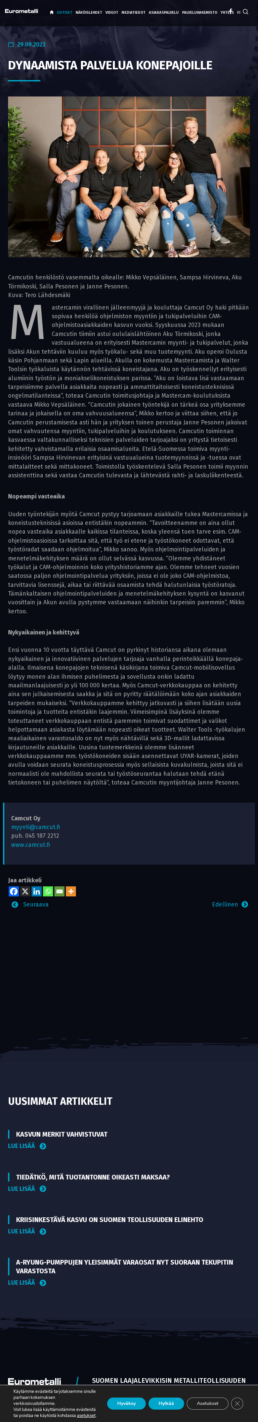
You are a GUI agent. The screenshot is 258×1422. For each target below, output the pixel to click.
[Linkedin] (37, 891)
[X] (25, 891)
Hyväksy (126, 1403)
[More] (71, 891)
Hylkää (166, 1403)
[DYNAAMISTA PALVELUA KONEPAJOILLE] (129, 176)
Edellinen (225, 904)
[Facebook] (14, 891)
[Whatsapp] (48, 891)
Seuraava (35, 904)
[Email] (59, 891)
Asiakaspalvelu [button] (164, 12)
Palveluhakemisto (199, 12)
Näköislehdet (89, 12)
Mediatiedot (133, 12)
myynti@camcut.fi (35, 827)
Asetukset (207, 1403)
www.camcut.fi (30, 845)
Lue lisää (22, 1146)
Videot (111, 12)
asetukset (86, 1416)
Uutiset (64, 12)
